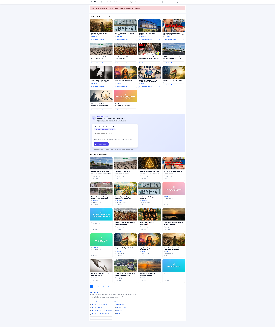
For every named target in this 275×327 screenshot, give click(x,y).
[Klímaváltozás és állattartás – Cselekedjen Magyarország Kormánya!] (101, 30)
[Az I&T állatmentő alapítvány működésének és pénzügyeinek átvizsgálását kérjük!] (101, 100)
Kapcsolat (121, 2)
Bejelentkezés (167, 2)
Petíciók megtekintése (112, 2)
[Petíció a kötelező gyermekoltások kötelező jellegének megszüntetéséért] (173, 30)
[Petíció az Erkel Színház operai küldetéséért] (149, 30)
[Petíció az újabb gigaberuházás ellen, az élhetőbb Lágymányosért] (125, 100)
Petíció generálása (102, 144)
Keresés (134, 2)
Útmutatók (93, 302)
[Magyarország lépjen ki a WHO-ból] (173, 76)
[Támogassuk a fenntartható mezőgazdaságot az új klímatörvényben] (101, 53)
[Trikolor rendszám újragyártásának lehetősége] (125, 30)
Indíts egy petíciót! (178, 2)
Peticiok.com (95, 2)
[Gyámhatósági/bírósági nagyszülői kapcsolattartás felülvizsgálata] (101, 77)
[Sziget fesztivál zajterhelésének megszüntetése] (125, 77)
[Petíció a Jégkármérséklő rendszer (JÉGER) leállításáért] (125, 53)
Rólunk (127, 2)
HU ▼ (103, 2)
